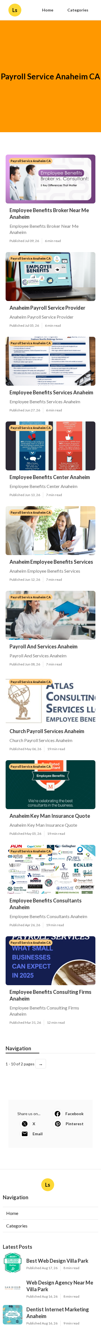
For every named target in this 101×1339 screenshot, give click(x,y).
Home (47, 10)
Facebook (74, 1113)
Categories (77, 10)
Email (38, 1133)
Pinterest (75, 1123)
